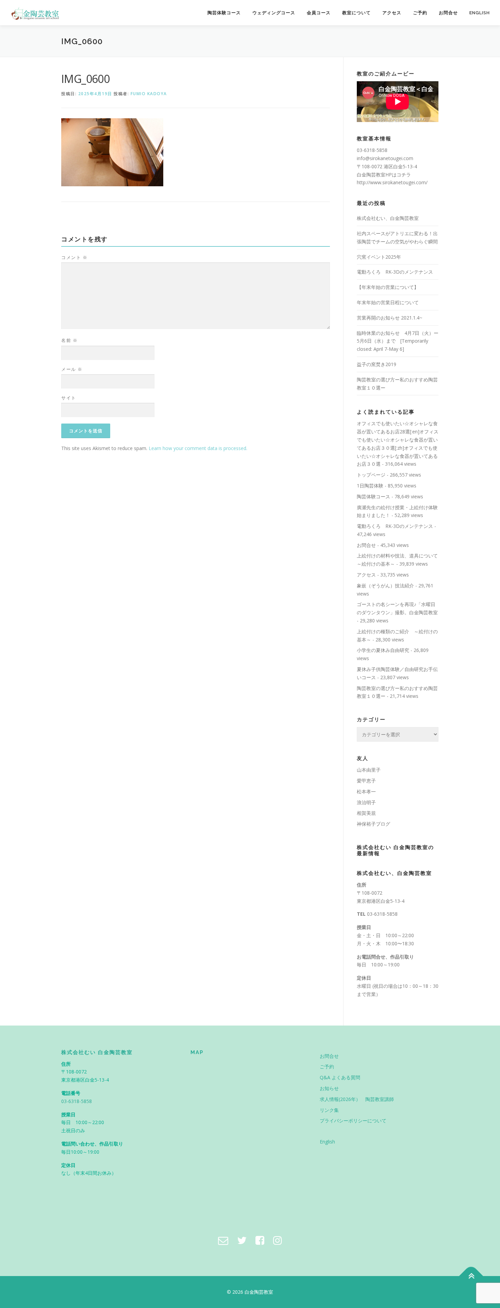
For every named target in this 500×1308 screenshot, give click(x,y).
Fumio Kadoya (149, 94)
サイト (68, 398)
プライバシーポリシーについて (353, 1120)
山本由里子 (369, 770)
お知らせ (329, 1088)
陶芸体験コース (224, 12)
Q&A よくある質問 (340, 1077)
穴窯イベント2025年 (379, 257)
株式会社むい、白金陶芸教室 (388, 218)
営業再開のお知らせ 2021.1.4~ (389, 317)
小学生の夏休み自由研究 (383, 650)
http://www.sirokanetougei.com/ (392, 182)
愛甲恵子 (366, 780)
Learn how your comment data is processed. (198, 448)
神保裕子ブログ (373, 824)
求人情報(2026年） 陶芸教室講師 (357, 1099)
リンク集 (329, 1110)
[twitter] (242, 1240)
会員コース (319, 12)
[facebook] (259, 1240)
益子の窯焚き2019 (376, 364)
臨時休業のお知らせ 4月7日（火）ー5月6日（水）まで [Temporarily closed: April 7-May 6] (397, 341)
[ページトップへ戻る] (471, 1276)
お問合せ (448, 12)
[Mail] (223, 1240)
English (479, 12)
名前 (69, 340)
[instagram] (277, 1240)
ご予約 (420, 12)
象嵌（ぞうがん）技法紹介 (385, 585)
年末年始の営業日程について (388, 302)
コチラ (404, 174)
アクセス (391, 12)
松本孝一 (366, 791)
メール (72, 369)
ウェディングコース (273, 12)
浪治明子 (366, 802)
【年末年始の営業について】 (388, 287)
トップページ (371, 474)
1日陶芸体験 (370, 485)
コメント (74, 257)
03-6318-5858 (382, 914)
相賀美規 (366, 813)
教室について (356, 12)
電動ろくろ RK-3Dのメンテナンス (395, 272)
